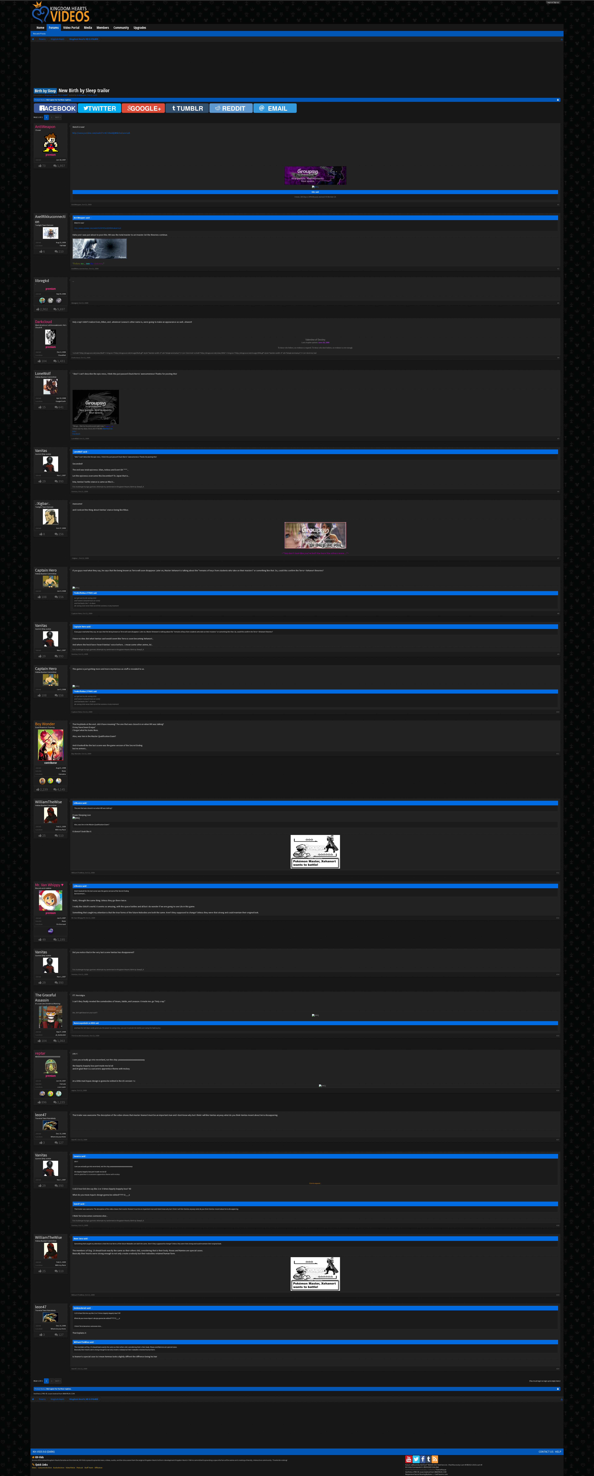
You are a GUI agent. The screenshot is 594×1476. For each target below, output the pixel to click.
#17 (557, 1139)
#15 (557, 1035)
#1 (558, 204)
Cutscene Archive (45, 1467)
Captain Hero (46, 570)
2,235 (61, 1102)
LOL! (74, 431)
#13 (557, 918)
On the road (61, 924)
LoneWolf (43, 373)
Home (40, 27)
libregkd (74, 303)
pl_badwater (61, 1035)
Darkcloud (75, 357)
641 (61, 407)
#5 (558, 438)
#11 (557, 753)
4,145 (61, 789)
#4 (558, 357)
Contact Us (546, 1451)
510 (61, 835)
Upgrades (140, 27)
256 (61, 534)
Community (121, 27)
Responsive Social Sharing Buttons (418, 1474)
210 (61, 251)
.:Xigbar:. (42, 503)
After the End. (107, 428)
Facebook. (77, 434)
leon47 (40, 1114)
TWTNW (63, 245)
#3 (558, 303)
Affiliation (98, 1467)
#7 (558, 558)
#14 (557, 974)
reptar (73, 1090)
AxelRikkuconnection (50, 219)
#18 (557, 1225)
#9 (558, 654)
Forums (54, 27)
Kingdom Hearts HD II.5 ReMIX (56, 95)
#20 (557, 1369)
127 (61, 1142)
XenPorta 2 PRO (39, 1393)
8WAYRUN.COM (69, 1393)
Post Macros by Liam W (465, 1465)
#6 (558, 491)
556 (61, 597)
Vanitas (41, 450)
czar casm (61, 1087)
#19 (557, 1295)
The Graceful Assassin (45, 998)
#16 (557, 1090)
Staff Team (88, 1467)
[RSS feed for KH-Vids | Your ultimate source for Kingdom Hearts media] (435, 1459)
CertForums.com (441, 1474)
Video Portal (71, 27)
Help (558, 1451)
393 (61, 481)
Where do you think (58, 1137)
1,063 (61, 1041)
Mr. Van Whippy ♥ (78, 918)
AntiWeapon (81, 95)
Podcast (80, 1467)
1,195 (61, 939)
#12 (557, 872)
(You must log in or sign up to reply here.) (544, 1381)
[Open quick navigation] (562, 39)
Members (103, 27)
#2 (558, 268)
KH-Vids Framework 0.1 (422, 1467)
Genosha (62, 774)
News (34, 1467)
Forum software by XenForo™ (426, 1465)
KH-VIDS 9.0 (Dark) (44, 1451)
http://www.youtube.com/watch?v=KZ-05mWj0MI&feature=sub (101, 133)
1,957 (61, 166)
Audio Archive (58, 1467)
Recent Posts (39, 33)
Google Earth (61, 401)
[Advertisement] (297, 65)
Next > (58, 117)
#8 (558, 613)
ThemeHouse (440, 1469)
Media (88, 27)
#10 (557, 712)
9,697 (61, 309)
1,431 (61, 361)
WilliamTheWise (48, 801)
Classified (62, 355)
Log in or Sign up (553, 2)
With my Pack (60, 829)
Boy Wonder (76, 753)
